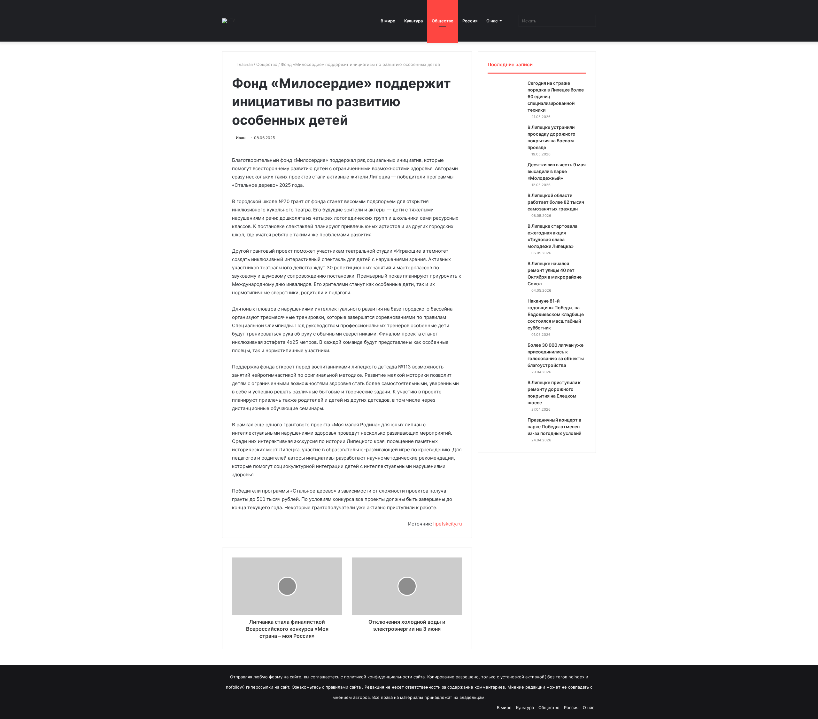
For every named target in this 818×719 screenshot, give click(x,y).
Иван (240, 137)
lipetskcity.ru (447, 524)
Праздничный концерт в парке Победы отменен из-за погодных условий (554, 426)
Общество (442, 20)
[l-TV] (228, 20)
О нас (492, 20)
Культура (413, 20)
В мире (388, 20)
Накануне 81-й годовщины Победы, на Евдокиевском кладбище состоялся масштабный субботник (556, 314)
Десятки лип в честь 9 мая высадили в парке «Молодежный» (557, 171)
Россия (469, 20)
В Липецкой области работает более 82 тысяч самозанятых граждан (556, 202)
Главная (244, 64)
